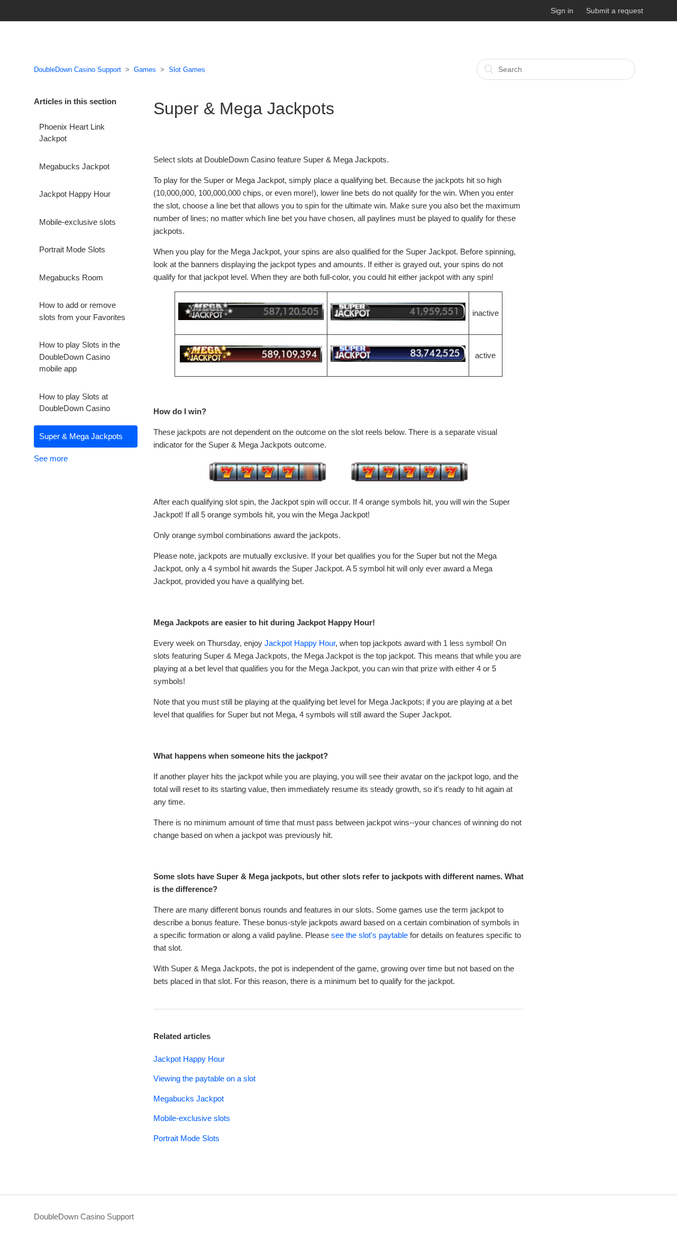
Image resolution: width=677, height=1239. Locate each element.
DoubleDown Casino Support (77, 70)
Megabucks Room (71, 277)
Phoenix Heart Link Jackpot (72, 132)
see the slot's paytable (369, 935)
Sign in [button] (562, 10)
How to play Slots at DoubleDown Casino (74, 402)
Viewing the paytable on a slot (204, 1078)
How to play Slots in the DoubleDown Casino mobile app (79, 356)
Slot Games (187, 70)
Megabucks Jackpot (74, 166)
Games (145, 70)
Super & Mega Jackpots (81, 436)
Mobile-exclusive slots (77, 221)
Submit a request (614, 10)
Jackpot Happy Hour (75, 193)
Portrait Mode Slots (72, 249)
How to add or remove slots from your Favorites (82, 311)
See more (51, 458)
